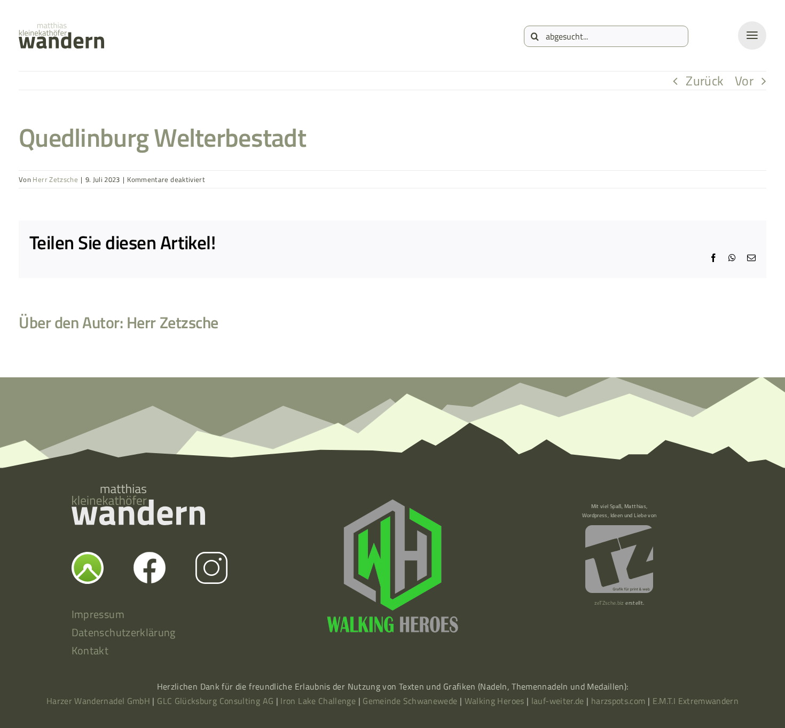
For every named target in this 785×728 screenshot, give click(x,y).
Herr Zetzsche (55, 179)
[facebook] (150, 558)
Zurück (705, 81)
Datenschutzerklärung (124, 632)
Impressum (98, 614)
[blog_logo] (61, 28)
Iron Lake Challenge (318, 700)
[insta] (211, 558)
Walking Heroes (494, 700)
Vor (744, 81)
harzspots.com (618, 700)
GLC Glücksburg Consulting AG (215, 700)
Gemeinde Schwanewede (410, 700)
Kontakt (90, 650)
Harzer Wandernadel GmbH (99, 700)
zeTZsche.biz (609, 603)
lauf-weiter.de (557, 700)
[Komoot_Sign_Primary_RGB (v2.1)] (88, 558)
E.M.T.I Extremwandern (696, 700)
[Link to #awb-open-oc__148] (752, 35)
